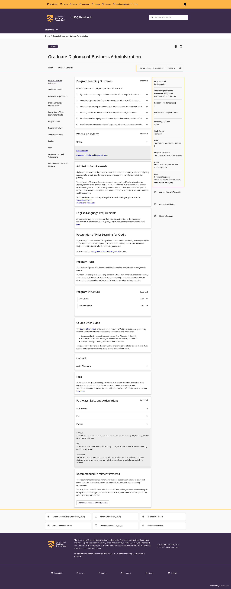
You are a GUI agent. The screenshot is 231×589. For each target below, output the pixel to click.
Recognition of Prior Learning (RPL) (105, 251)
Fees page (80, 391)
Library (97, 4)
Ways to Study (82, 151)
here (78, 224)
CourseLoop (224, 585)
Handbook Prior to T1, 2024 (126, 4)
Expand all (144, 81)
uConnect (86, 4)
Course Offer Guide (87, 329)
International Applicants (85, 203)
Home (47, 36)
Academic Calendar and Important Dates (92, 155)
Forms (74, 4)
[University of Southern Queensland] (56, 18)
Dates (65, 4)
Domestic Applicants (84, 200)
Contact (108, 4)
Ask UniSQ (54, 4)
